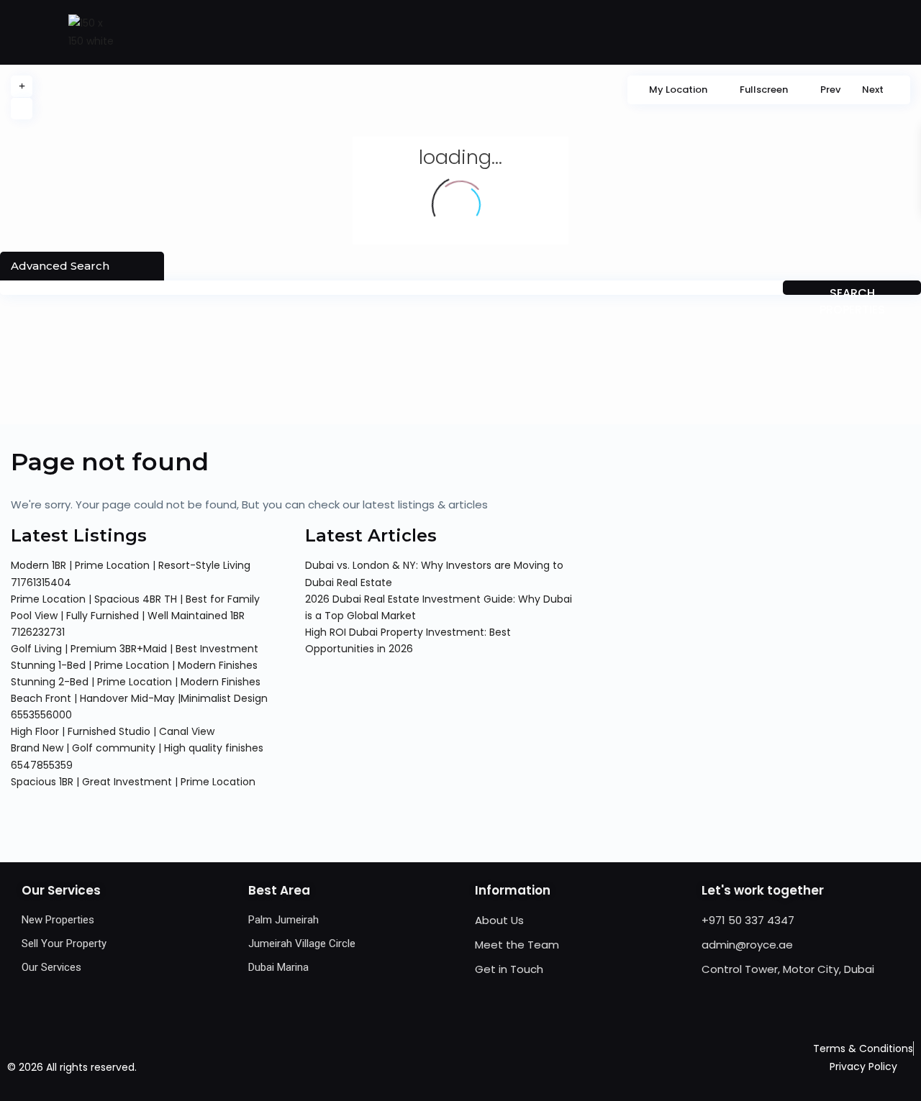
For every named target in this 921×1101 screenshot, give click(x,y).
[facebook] (416, 1066)
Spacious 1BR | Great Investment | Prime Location (133, 782)
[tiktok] (475, 1066)
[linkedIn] (505, 1066)
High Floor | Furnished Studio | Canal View (112, 731)
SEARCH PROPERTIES (852, 290)
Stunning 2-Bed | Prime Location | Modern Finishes (135, 682)
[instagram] (534, 1066)
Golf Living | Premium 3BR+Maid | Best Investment (134, 648)
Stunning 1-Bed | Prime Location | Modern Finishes (134, 665)
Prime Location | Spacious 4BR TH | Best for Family (135, 599)
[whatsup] (445, 1066)
